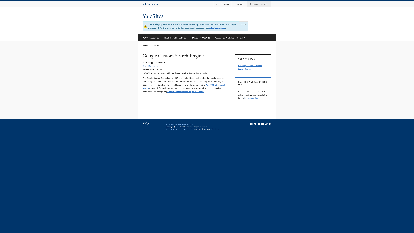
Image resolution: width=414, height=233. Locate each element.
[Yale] (146, 124)
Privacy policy (187, 124)
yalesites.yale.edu (217, 28)
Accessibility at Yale (173, 124)
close (243, 24)
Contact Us (185, 129)
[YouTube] (262, 124)
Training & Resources (175, 37)
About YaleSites (151, 37)
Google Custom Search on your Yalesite (185, 92)
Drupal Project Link (151, 66)
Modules (155, 46)
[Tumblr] (270, 124)
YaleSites (154, 16)
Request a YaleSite (200, 37)
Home (145, 46)
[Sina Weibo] (266, 124)
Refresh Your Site (251, 98)
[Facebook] (251, 124)
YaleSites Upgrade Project (229, 37)
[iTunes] (259, 124)
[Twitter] (255, 124)
